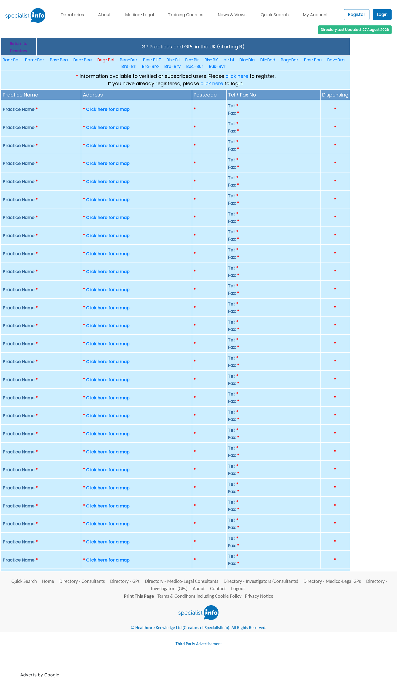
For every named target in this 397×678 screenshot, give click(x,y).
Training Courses (185, 15)
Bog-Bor (289, 60)
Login (382, 14)
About (104, 15)
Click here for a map (108, 109)
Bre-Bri (128, 66)
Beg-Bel (105, 60)
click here (237, 76)
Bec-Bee (82, 60)
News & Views (232, 15)
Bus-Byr (217, 66)
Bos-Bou (313, 60)
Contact (218, 588)
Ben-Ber (128, 60)
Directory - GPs (125, 581)
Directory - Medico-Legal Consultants (181, 581)
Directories (72, 15)
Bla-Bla (247, 60)
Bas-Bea (59, 60)
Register (356, 14)
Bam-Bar (34, 60)
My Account (315, 15)
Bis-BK (211, 60)
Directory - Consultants (82, 581)
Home (48, 581)
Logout (238, 588)
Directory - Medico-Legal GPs (332, 581)
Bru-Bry (172, 66)
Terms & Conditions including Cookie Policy (199, 596)
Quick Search (275, 15)
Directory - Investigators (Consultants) (261, 581)
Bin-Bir (192, 60)
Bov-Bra (336, 60)
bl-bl (228, 60)
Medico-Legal (139, 15)
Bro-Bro (150, 66)
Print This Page (139, 596)
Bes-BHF (152, 60)
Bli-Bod (267, 60)
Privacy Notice (259, 596)
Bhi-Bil (173, 60)
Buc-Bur (194, 66)
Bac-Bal (10, 60)
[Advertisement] (158, 664)
